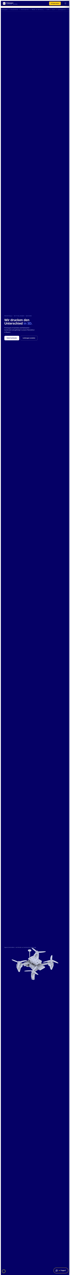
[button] (4, 1271)
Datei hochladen (12, 338)
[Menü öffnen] (64, 3)
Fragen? (63, 1270)
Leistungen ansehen (29, 338)
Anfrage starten (55, 3)
